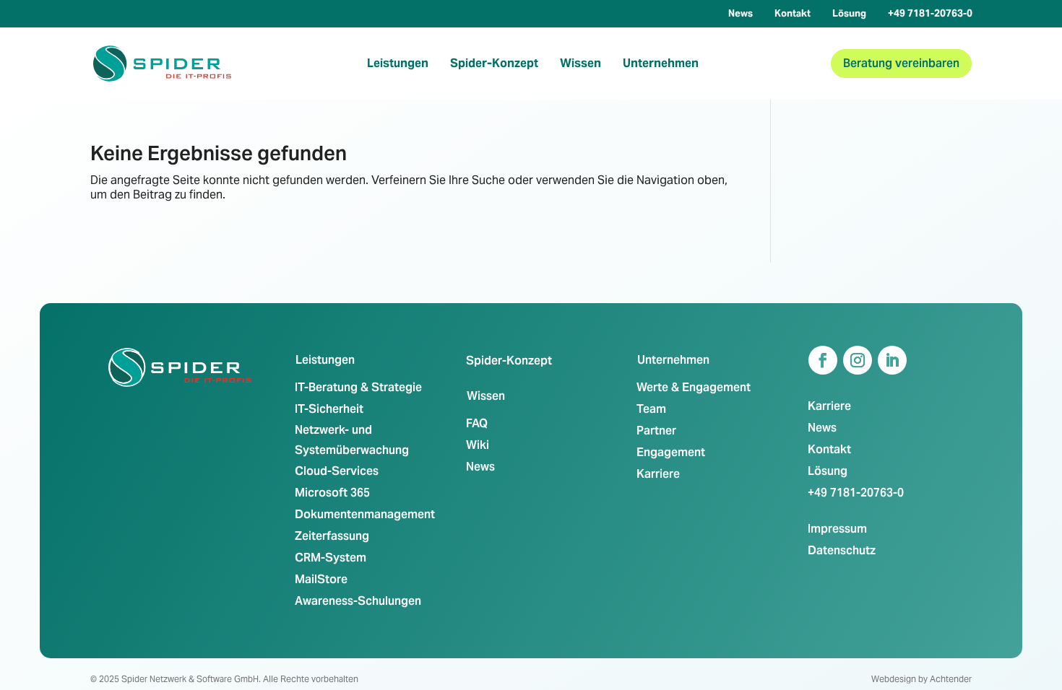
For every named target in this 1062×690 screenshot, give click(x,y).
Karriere (658, 473)
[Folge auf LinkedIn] (892, 360)
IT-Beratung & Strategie (358, 387)
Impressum (837, 528)
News (740, 13)
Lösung (849, 13)
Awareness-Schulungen (358, 600)
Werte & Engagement (693, 387)
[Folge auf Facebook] (822, 360)
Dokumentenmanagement (365, 514)
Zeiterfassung (332, 535)
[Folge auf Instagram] (857, 360)
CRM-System (330, 557)
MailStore (321, 579)
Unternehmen (661, 63)
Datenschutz (842, 550)
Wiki (477, 445)
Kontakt (792, 13)
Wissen (580, 63)
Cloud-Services (337, 471)
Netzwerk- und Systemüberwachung (352, 440)
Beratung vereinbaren (901, 63)
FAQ (477, 423)
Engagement (670, 452)
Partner (656, 430)
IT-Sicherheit (329, 408)
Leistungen (397, 63)
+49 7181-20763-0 (930, 13)
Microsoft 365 (332, 492)
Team (651, 408)
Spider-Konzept (494, 63)
